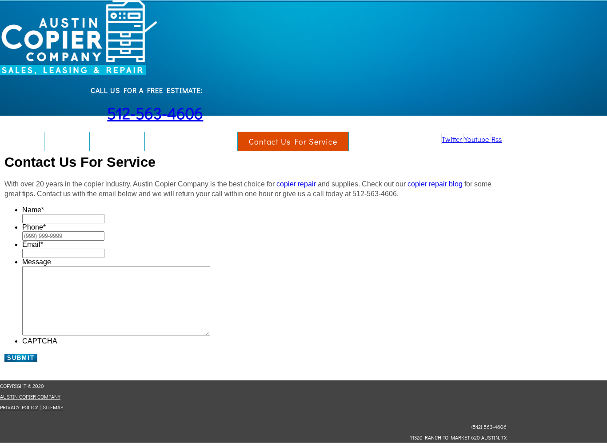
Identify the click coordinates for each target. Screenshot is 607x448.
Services (117, 141)
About (67, 141)
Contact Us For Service (293, 141)
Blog (217, 141)
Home (22, 141)
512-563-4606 (155, 113)
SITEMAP (53, 407)
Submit (21, 358)
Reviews (171, 141)
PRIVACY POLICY (19, 407)
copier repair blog (435, 184)
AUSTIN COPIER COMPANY (30, 396)
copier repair (296, 184)
